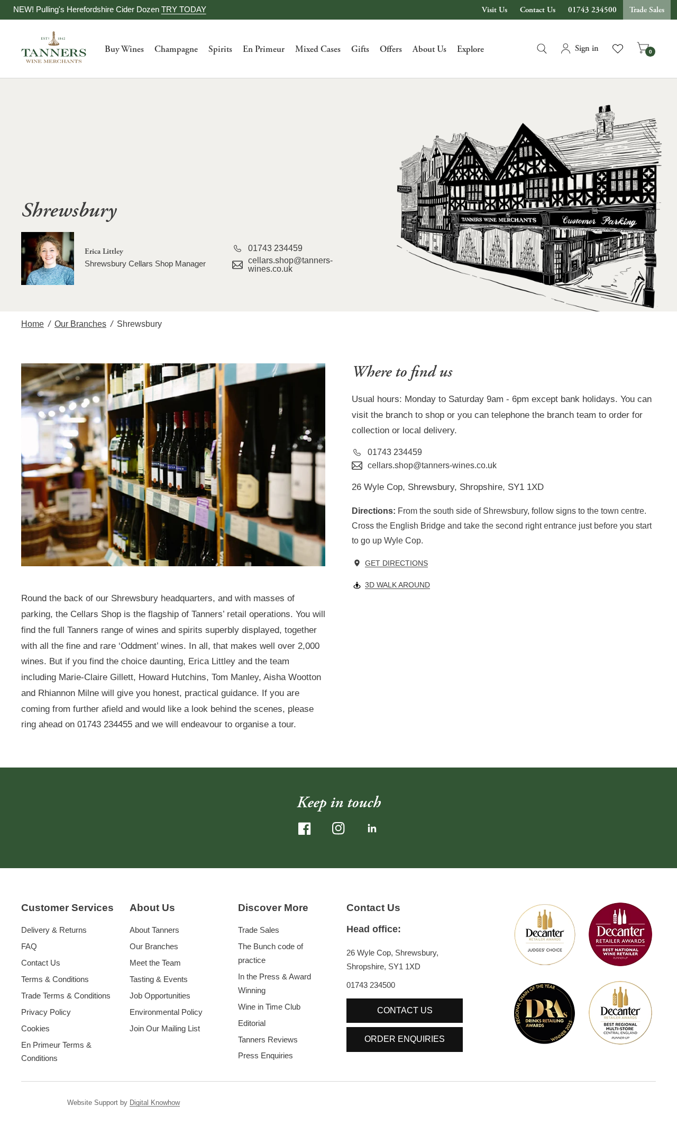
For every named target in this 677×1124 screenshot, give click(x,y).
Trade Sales (646, 10)
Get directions (396, 563)
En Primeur (264, 49)
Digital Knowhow (155, 1103)
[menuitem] (124, 49)
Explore (470, 49)
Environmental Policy (166, 1011)
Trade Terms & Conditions (66, 995)
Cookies (35, 1028)
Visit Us (494, 10)
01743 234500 (592, 10)
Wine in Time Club (269, 1006)
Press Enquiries (265, 1055)
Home (32, 323)
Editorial (252, 1023)
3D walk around (397, 585)
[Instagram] (338, 828)
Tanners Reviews (268, 1039)
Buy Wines (124, 49)
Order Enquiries (404, 1038)
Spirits (220, 49)
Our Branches (80, 323)
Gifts (360, 49)
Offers (391, 49)
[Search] (542, 49)
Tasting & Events (159, 979)
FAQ (29, 946)
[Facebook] (304, 828)
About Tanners (154, 929)
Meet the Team (155, 962)
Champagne (176, 49)
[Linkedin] (372, 828)
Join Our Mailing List (165, 1028)
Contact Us (537, 10)
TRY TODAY (183, 9)
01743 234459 (275, 248)
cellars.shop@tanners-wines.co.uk (290, 264)
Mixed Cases (318, 49)
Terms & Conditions (55, 979)
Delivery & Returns (54, 929)
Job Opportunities (160, 995)
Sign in (587, 48)
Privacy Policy (46, 1011)
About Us (429, 49)
